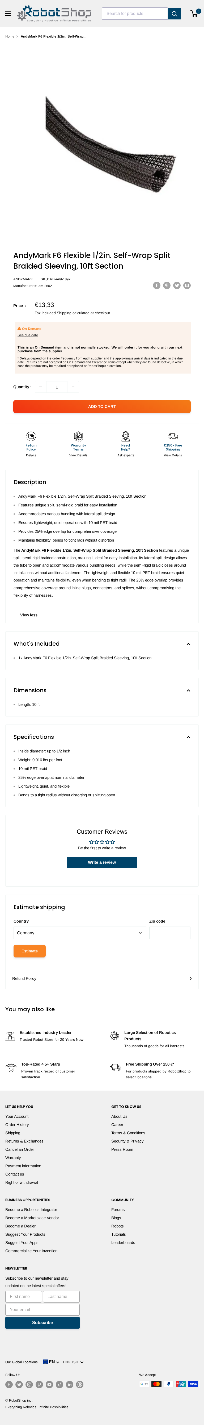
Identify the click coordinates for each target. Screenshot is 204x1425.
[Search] (174, 13)
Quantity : (22, 386)
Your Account (16, 1116)
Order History (17, 1124)
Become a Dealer (20, 1226)
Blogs (116, 1217)
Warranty (13, 1157)
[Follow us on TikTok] (59, 1384)
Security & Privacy (127, 1141)
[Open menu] (8, 13)
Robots (117, 1226)
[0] (194, 13)
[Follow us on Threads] (79, 1384)
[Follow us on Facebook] (9, 1384)
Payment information (23, 1166)
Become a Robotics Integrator (31, 1209)
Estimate (30, 951)
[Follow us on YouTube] (49, 1384)
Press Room (122, 1149)
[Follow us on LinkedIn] (69, 1384)
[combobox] (135, 13)
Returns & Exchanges (24, 1141)
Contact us (14, 1174)
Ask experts (125, 455)
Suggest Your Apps (22, 1242)
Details (31, 455)
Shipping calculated (73, 313)
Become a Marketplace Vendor (32, 1217)
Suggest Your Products (25, 1234)
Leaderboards (123, 1242)
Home (9, 36)
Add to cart (102, 406)
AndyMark (23, 279)
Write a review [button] (102, 862)
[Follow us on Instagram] (29, 1384)
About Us (119, 1116)
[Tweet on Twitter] (177, 285)
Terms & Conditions (128, 1133)
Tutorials (118, 1234)
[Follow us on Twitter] (19, 1384)
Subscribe (42, 1322)
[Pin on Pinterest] (167, 285)
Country (21, 921)
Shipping (12, 1133)
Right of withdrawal (21, 1182)
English (71, 1362)
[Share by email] (187, 285)
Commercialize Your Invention (31, 1250)
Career (117, 1124)
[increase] (73, 386)
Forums (118, 1209)
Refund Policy (24, 978)
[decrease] (40, 386)
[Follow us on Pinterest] (39, 1384)
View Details (78, 455)
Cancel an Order (19, 1149)
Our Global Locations (21, 1362)
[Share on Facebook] (156, 285)
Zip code (157, 921)
